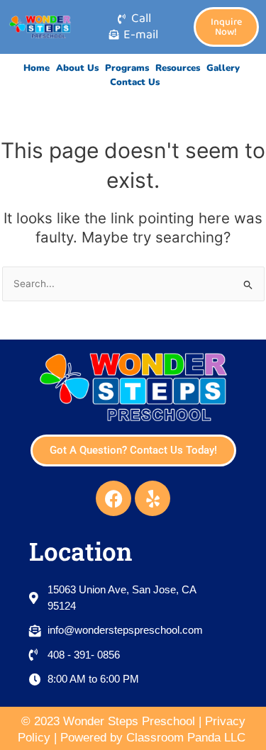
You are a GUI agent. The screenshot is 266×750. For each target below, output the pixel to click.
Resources (177, 68)
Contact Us (135, 82)
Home (36, 68)
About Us (77, 68)
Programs (127, 68)
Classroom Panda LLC (187, 737)
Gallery (223, 68)
